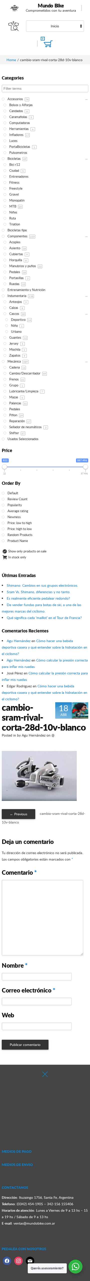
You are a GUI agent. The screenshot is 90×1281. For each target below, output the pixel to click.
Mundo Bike (51, 5)
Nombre (15, 965)
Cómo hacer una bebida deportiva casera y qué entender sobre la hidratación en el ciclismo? (44, 647)
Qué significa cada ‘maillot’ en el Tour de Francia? (44, 617)
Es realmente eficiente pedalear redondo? (38, 598)
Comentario (19, 872)
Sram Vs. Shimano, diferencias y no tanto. (38, 591)
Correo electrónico (28, 990)
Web (8, 1015)
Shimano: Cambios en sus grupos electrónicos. (42, 585)
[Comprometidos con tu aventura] (14, 7)
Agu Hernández (18, 640)
